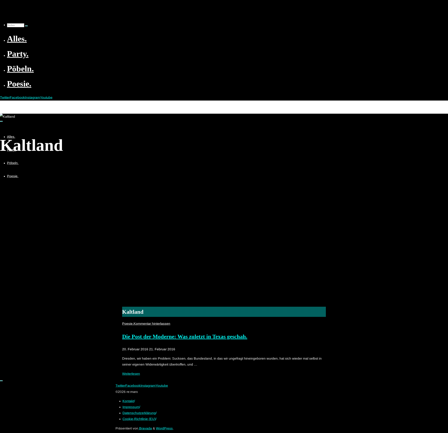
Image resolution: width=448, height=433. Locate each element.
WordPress (164, 428)
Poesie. (128, 323)
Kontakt (128, 401)
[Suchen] (26, 25)
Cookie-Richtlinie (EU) (139, 419)
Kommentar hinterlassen (152, 323)
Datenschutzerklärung (139, 413)
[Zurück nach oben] (1, 380)
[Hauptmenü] (1, 121)
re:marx (7, 104)
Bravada (145, 428)
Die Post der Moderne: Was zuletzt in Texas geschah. (184, 336)
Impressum (130, 407)
